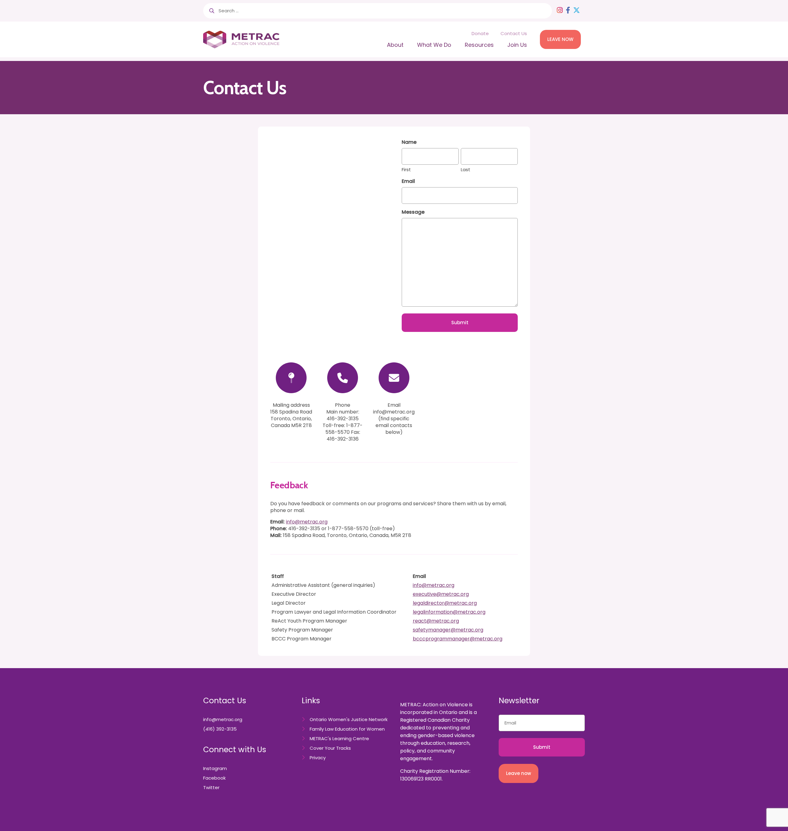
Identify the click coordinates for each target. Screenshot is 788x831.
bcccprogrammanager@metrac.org (457, 638)
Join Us (517, 45)
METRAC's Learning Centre (339, 738)
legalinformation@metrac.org (449, 611)
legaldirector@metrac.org (445, 603)
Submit (459, 322)
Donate (480, 33)
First (406, 169)
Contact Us (514, 33)
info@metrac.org (307, 521)
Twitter (211, 787)
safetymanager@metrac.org (448, 629)
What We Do (434, 45)
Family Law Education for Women (347, 729)
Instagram (215, 768)
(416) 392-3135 (220, 729)
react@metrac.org (436, 620)
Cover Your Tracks (330, 748)
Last (465, 169)
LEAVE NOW (560, 39)
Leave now (518, 773)
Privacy (318, 757)
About (395, 45)
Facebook (214, 778)
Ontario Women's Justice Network (349, 719)
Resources (479, 45)
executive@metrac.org (441, 594)
